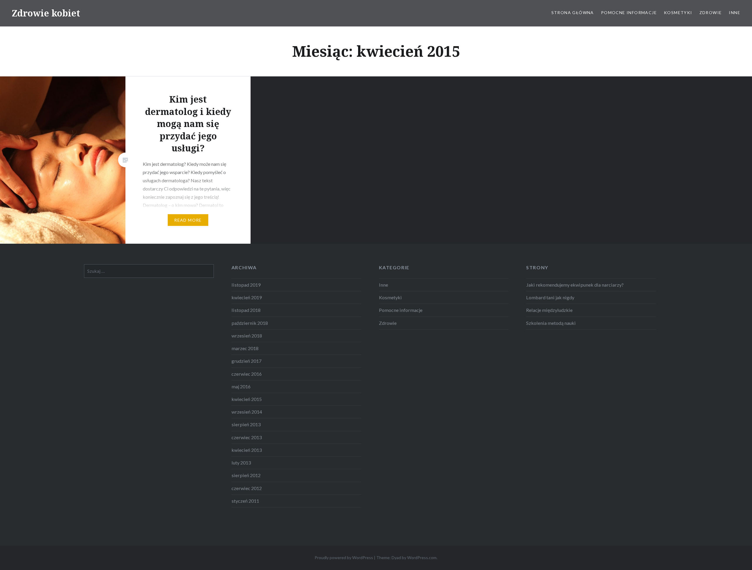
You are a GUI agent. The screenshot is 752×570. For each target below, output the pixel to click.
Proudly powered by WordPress (344, 557)
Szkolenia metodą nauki (551, 323)
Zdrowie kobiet (46, 13)
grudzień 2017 (246, 361)
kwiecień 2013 (246, 450)
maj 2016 (241, 386)
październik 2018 (249, 323)
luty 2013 (241, 462)
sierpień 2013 (246, 424)
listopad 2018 (246, 310)
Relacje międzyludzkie (549, 310)
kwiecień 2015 (246, 399)
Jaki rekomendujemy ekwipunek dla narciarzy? (575, 284)
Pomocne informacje (629, 12)
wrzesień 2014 (246, 411)
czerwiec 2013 (246, 437)
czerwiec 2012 (246, 488)
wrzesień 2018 (246, 335)
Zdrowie (710, 12)
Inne (734, 12)
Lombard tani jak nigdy (550, 297)
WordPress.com (422, 557)
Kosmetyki (678, 12)
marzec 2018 (244, 348)
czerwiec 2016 (246, 374)
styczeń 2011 (245, 501)
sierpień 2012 (246, 475)
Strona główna (572, 12)
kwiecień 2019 (246, 297)
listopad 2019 (246, 284)
